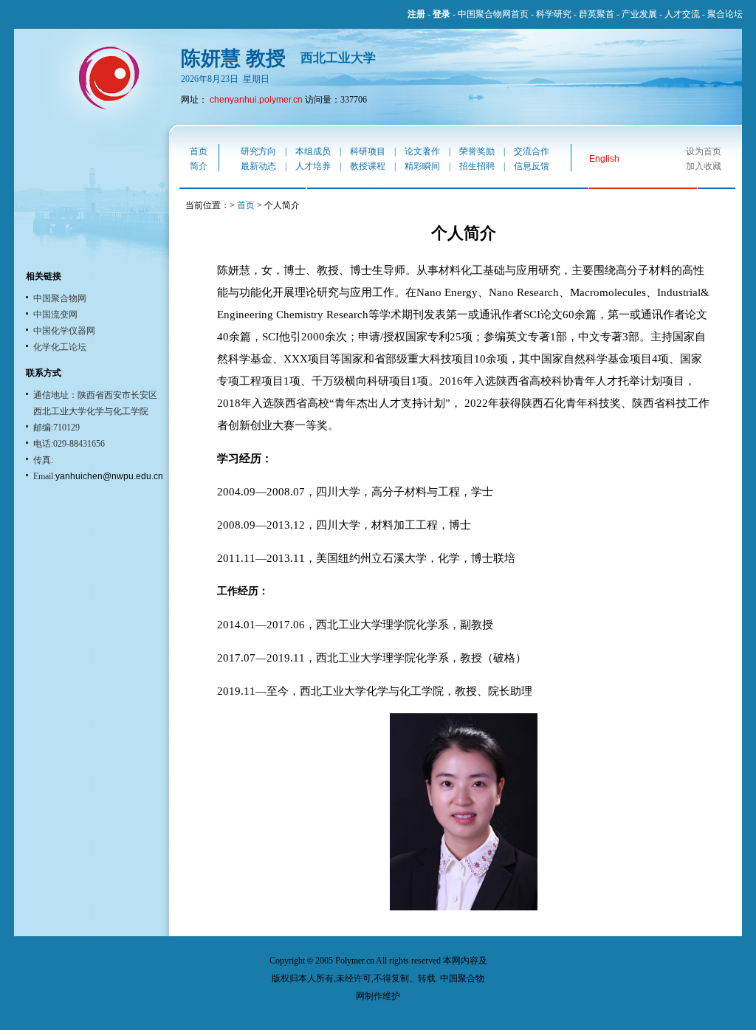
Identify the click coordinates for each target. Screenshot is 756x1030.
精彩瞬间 (422, 166)
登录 (441, 14)
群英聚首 (596, 14)
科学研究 (553, 14)
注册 (416, 14)
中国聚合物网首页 (493, 14)
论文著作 (422, 151)
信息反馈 (531, 166)
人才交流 (682, 14)
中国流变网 (55, 314)
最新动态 (258, 166)
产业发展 (639, 14)
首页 (198, 151)
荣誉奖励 (477, 151)
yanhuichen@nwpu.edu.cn (109, 476)
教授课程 (367, 166)
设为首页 (703, 151)
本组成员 (313, 151)
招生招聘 (477, 166)
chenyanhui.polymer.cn (256, 100)
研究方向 (258, 151)
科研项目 (367, 151)
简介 (198, 166)
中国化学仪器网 (64, 331)
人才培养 (313, 166)
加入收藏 (703, 166)
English (604, 159)
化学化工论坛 (59, 347)
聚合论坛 (725, 14)
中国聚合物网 (59, 298)
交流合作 (531, 151)
